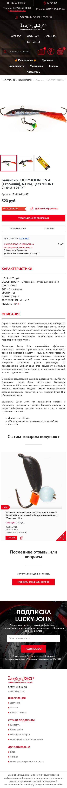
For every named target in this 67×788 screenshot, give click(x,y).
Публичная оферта (20, 735)
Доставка (15, 703)
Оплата (14, 708)
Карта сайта (16, 730)
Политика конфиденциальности (27, 762)
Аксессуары (33, 72)
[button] (17, 10)
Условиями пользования (38, 659)
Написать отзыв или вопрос (33, 582)
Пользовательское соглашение (26, 740)
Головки (53, 66)
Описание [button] (49, 229)
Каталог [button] (16, 36)
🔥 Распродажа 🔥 (25, 60)
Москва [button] (24, 239)
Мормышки (37, 66)
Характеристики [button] (18, 229)
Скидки (14, 757)
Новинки (50, 36)
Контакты (33, 42)
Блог (12, 752)
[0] (60, 51)
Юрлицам (33, 36)
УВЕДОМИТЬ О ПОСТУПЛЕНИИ (33, 218)
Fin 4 (16, 304)
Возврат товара (18, 713)
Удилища (47, 60)
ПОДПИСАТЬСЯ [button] (33, 649)
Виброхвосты (16, 66)
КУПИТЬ (11, 538)
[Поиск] (5, 51)
